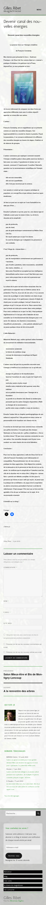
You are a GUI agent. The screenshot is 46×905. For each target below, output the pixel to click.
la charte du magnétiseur (13, 885)
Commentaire (10, 567)
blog (5, 876)
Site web (8, 623)
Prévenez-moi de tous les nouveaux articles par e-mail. (24, 652)
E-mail (7, 612)
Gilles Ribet (12, 8)
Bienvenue (7, 872)
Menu (39, 10)
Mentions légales (17, 901)
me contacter (9, 890)
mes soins (8, 881)
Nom (6, 601)
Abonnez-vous (13, 856)
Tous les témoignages (11, 796)
